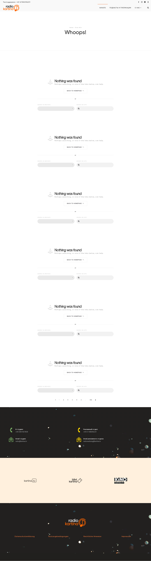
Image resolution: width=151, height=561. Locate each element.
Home (71, 27)
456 (91, 400)
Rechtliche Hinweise (92, 536)
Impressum (126, 536)
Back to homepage (74, 90)
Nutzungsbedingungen (58, 536)
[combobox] (55, 108)
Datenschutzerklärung (25, 536)
